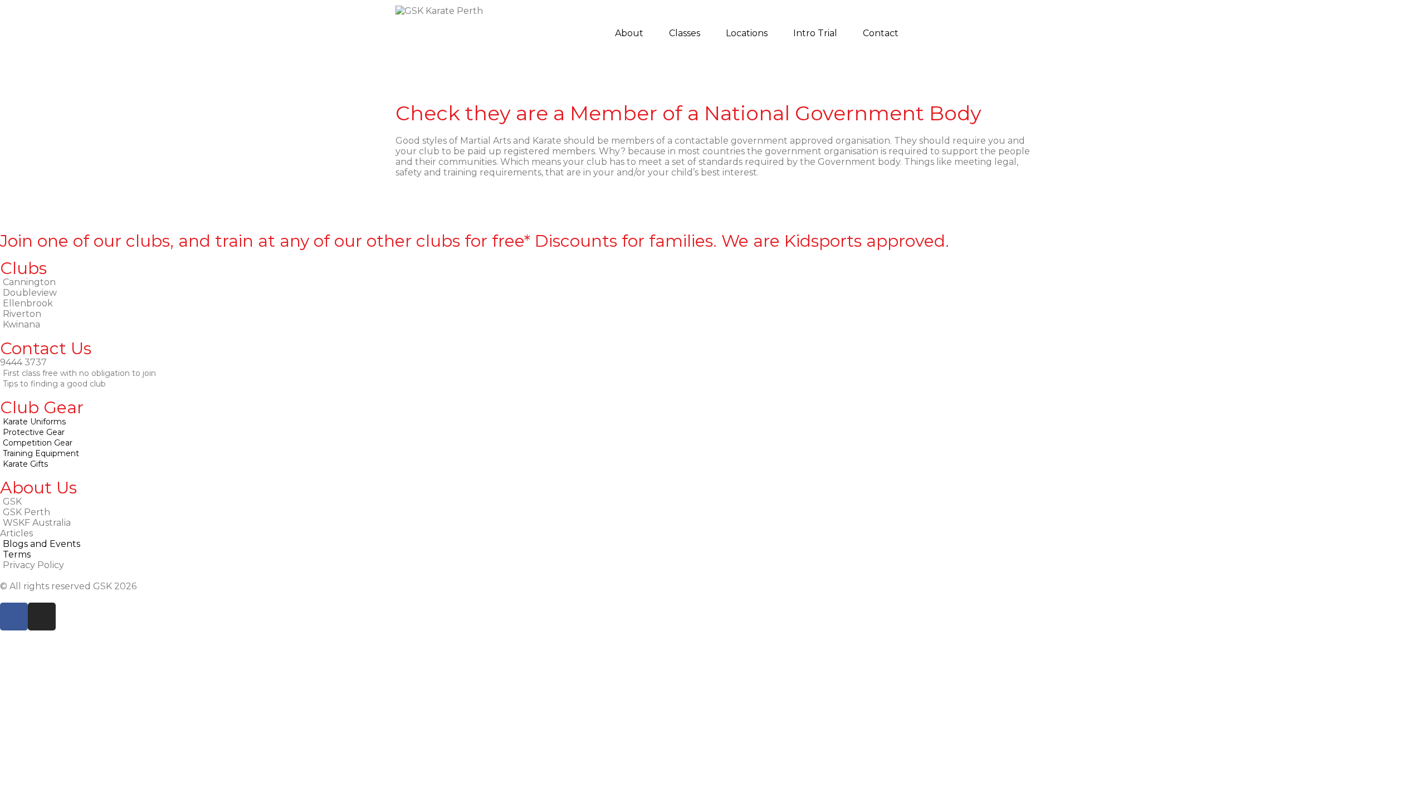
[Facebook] (14, 616)
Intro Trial (815, 33)
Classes (684, 33)
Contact (880, 33)
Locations (747, 33)
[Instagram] (42, 616)
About (629, 33)
